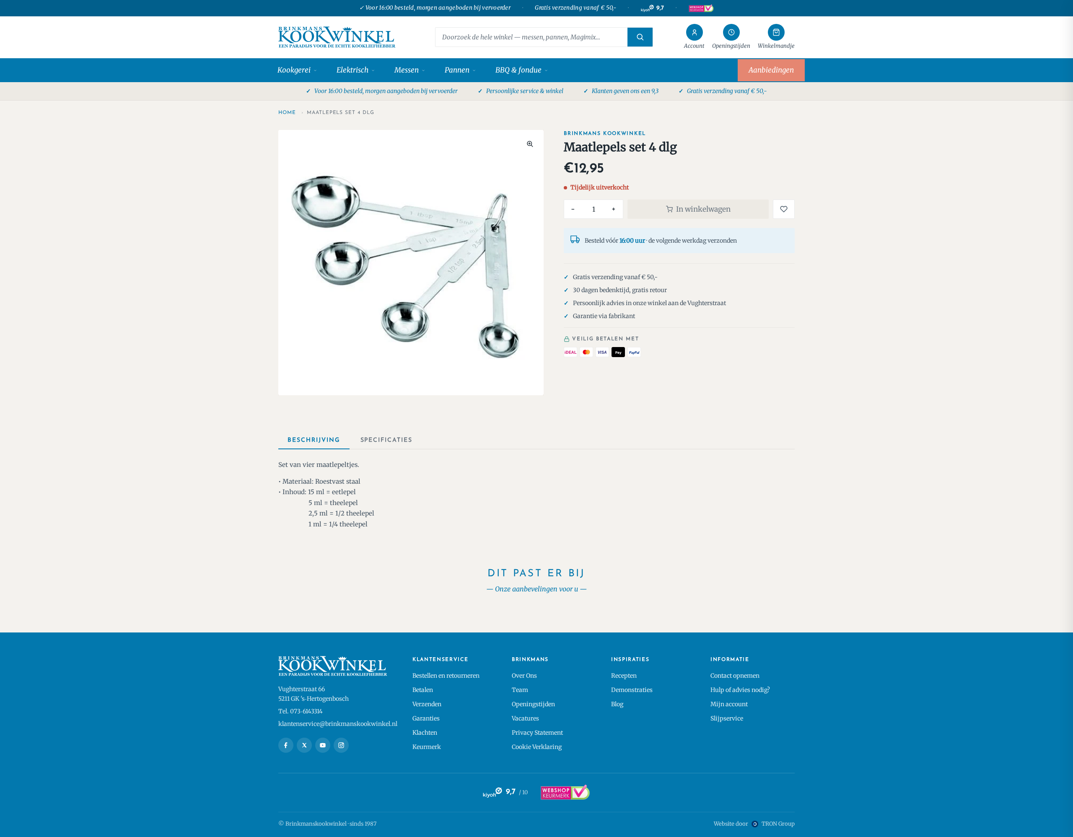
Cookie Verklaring (537, 747)
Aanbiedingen (771, 70)
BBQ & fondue (518, 70)
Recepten (624, 675)
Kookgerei (294, 70)
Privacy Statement (537, 732)
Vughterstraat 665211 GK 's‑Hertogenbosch (313, 694)
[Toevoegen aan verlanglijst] (784, 209)
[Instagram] (341, 745)
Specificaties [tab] (386, 440)
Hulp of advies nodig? (740, 690)
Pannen (457, 70)
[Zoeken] (640, 37)
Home (287, 112)
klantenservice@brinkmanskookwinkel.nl (337, 724)
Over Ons (524, 675)
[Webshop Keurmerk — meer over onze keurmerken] (564, 793)
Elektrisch (352, 70)
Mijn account (729, 704)
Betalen (422, 690)
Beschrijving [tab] (314, 440)
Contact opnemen (734, 675)
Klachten (424, 732)
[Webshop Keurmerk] (700, 8)
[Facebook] (285, 745)
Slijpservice (726, 718)
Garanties (426, 718)
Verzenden (426, 704)
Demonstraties (632, 690)
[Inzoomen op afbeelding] (530, 144)
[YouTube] (322, 745)
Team (520, 690)
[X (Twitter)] (304, 745)
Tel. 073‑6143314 (300, 711)
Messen (406, 70)
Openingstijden (533, 704)
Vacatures (525, 718)
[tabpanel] (536, 494)
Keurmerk (426, 747)
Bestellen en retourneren (445, 675)
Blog (617, 704)
